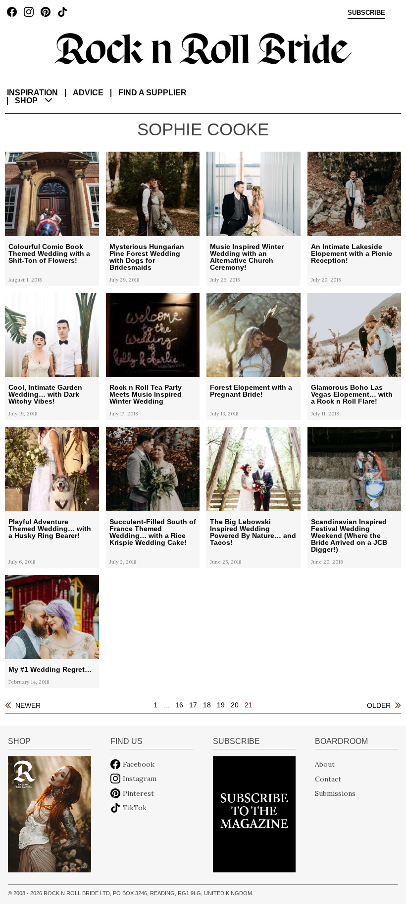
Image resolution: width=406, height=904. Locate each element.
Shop (26, 100)
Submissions (335, 793)
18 (207, 705)
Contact (328, 778)
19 (221, 705)
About (325, 764)
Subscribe (366, 12)
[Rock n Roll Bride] (203, 48)
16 (179, 705)
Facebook (138, 764)
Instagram (139, 778)
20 (235, 705)
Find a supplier (152, 92)
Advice (88, 92)
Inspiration (32, 92)
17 (193, 705)
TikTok (135, 807)
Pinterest (138, 793)
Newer (28, 705)
